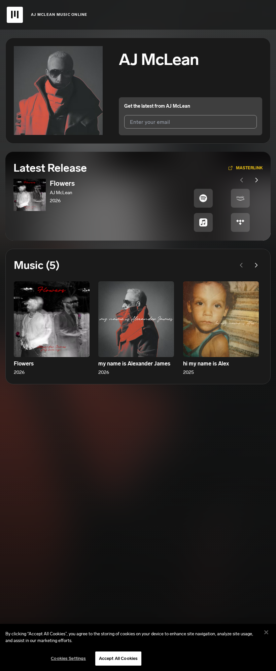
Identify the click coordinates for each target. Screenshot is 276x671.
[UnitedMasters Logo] (15, 15)
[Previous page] (242, 180)
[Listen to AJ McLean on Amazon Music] (240, 198)
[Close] (266, 632)
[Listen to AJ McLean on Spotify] (203, 198)
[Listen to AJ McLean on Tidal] (240, 222)
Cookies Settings (68, 658)
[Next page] (256, 180)
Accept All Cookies (118, 658)
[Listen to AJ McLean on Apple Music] (203, 222)
